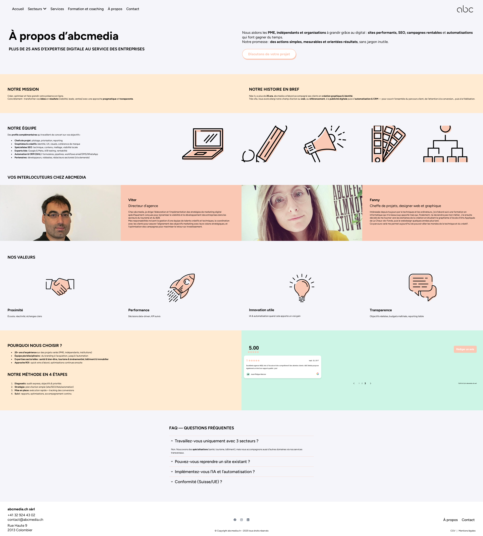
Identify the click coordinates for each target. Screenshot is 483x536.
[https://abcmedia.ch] (465, 9)
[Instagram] (241, 519)
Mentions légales (467, 530)
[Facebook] (235, 519)
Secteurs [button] (35, 9)
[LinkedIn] (248, 519)
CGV (452, 530)
